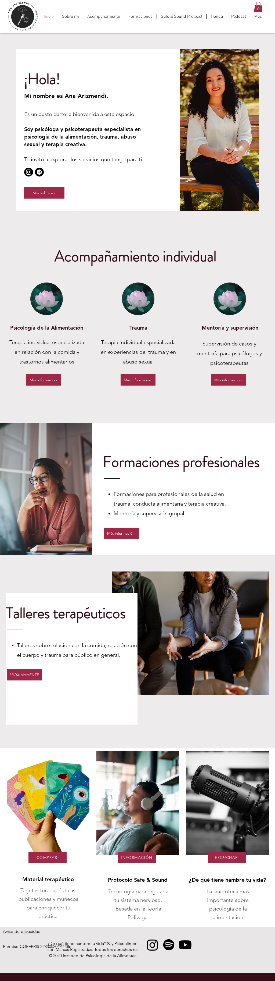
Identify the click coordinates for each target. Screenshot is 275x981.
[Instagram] (28, 172)
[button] (258, 7)
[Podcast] (39, 172)
